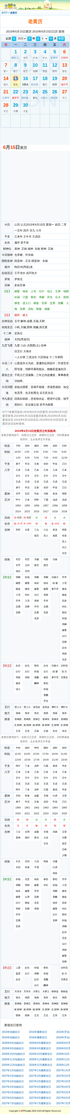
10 (35, 65)
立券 (58, 291)
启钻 (30, 308)
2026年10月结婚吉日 (13, 1053)
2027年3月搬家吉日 (40, 1075)
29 (15, 105)
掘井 (17, 315)
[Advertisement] (35, 186)
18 (44, 78)
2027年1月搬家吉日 (40, 1070)
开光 (49, 297)
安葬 (22, 308)
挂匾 (60, 303)
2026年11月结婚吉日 (13, 1059)
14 (5, 78)
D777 (5, 12)
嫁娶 (17, 291)
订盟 (25, 297)
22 (15, 91)
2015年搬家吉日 (38, 1031)
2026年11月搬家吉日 (40, 1059)
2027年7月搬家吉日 (40, 1103)
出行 (41, 291)
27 (64, 91)
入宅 (33, 291)
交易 (52, 303)
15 (15, 78)
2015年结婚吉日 (11, 1031)
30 (25, 105)
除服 (39, 308)
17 (35, 78)
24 (35, 91)
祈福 (17, 297)
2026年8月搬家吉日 (40, 1042)
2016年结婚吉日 (11, 1037)
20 (64, 78)
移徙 (36, 303)
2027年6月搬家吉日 (40, 1097)
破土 (25, 315)
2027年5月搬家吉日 (40, 1092)
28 (5, 105)
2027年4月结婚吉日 (13, 1086)
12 (54, 65)
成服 (47, 308)
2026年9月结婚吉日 (13, 1048)
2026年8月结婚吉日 (13, 1042)
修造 (17, 303)
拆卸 (66, 297)
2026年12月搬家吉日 (40, 1064)
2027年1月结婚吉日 (13, 1070)
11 (45, 65)
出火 (58, 297)
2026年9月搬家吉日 (40, 1048)
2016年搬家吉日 (38, 1037)
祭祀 (33, 297)
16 (25, 78)
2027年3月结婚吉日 (13, 1075)
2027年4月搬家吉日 (40, 1086)
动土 (49, 291)
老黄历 (13, 12)
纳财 (66, 291)
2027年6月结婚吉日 (13, 1097)
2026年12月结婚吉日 (13, 1064)
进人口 (27, 303)
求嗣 (41, 297)
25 (44, 91)
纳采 (25, 291)
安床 (44, 303)
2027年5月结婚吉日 (13, 1092)
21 (5, 91)
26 (54, 91)
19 (54, 78)
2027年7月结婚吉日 (13, 1103)
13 (64, 65)
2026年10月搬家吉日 (40, 1053)
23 (25, 91)
